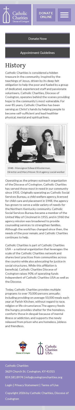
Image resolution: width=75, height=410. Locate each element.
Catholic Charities (17, 365)
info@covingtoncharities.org (43, 377)
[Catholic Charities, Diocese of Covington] (15, 14)
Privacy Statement (27, 385)
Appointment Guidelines (37, 53)
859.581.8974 (14, 377)
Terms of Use (50, 385)
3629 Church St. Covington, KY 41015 (30, 371)
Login (8, 385)
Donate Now (37, 38)
